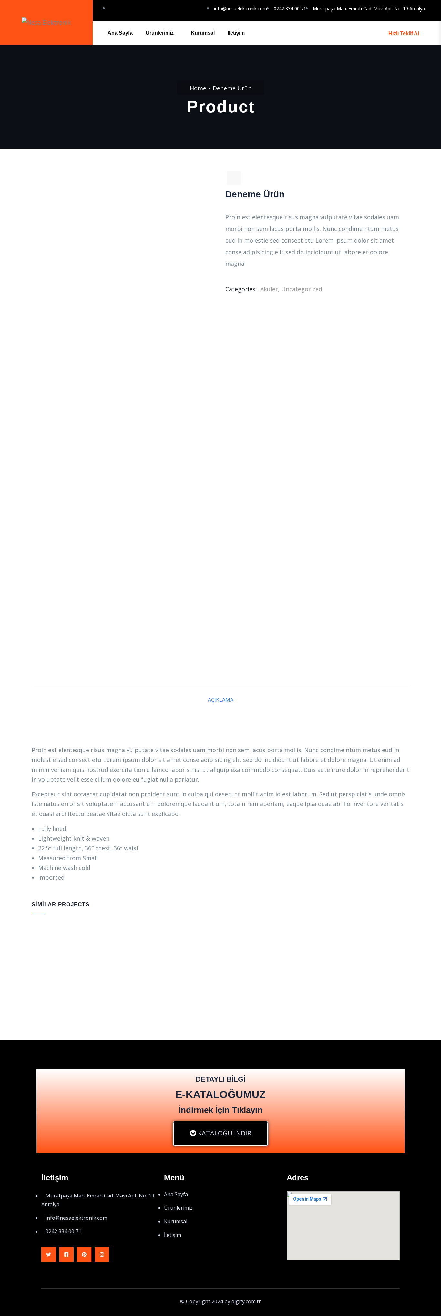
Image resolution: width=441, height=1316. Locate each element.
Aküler (269, 289)
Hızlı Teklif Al (403, 33)
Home (198, 88)
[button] (220, 1133)
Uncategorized (301, 289)
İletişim (236, 33)
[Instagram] (102, 1254)
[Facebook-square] (66, 1254)
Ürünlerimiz (160, 33)
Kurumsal (203, 33)
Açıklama (220, 699)
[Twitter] (48, 1254)
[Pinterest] (84, 1254)
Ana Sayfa (120, 33)
